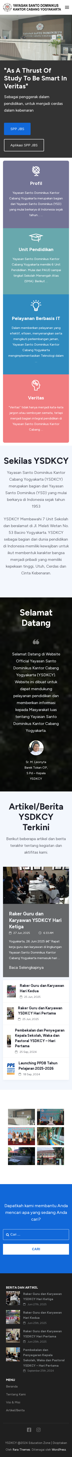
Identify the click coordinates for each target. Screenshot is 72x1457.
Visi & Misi (13, 1402)
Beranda (12, 1386)
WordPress (59, 1449)
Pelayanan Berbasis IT (36, 318)
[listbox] (36, 710)
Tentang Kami (16, 1394)
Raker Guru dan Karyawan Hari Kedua (42, 988)
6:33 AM (48, 933)
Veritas (36, 398)
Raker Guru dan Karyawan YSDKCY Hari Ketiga (35, 920)
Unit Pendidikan (36, 249)
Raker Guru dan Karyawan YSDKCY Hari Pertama (40, 1010)
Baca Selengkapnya (26, 967)
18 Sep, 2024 (31, 1074)
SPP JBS (17, 129)
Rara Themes (21, 1449)
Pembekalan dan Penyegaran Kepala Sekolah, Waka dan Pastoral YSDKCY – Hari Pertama (39, 1038)
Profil (36, 183)
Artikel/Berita (15, 1410)
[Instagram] (38, 1430)
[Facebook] (29, 1430)
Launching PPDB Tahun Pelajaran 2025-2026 (38, 1066)
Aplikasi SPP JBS (24, 145)
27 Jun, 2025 (21, 933)
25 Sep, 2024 (28, 1052)
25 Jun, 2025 (32, 997)
